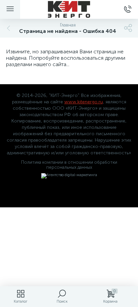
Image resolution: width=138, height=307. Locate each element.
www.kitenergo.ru (83, 102)
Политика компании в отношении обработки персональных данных (69, 165)
